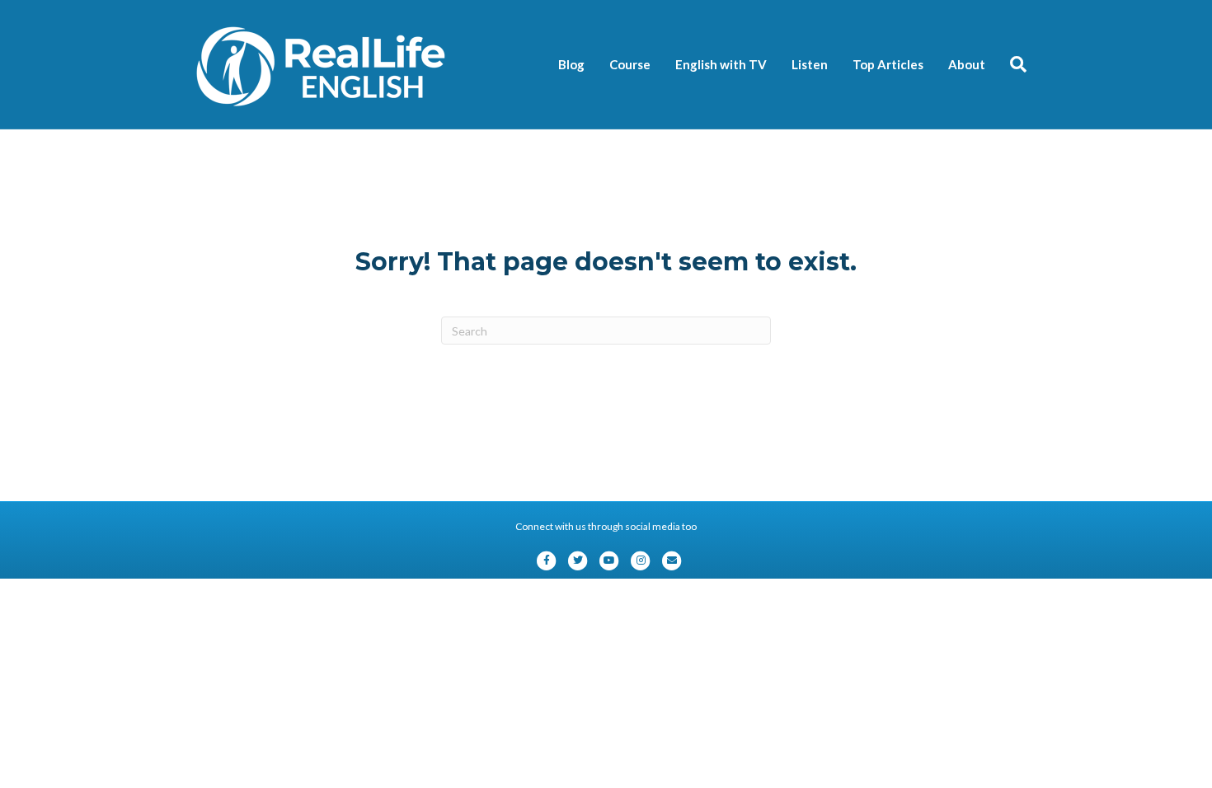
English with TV (721, 64)
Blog (571, 64)
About (966, 64)
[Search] (1012, 64)
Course (630, 64)
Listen (810, 64)
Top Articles (888, 64)
